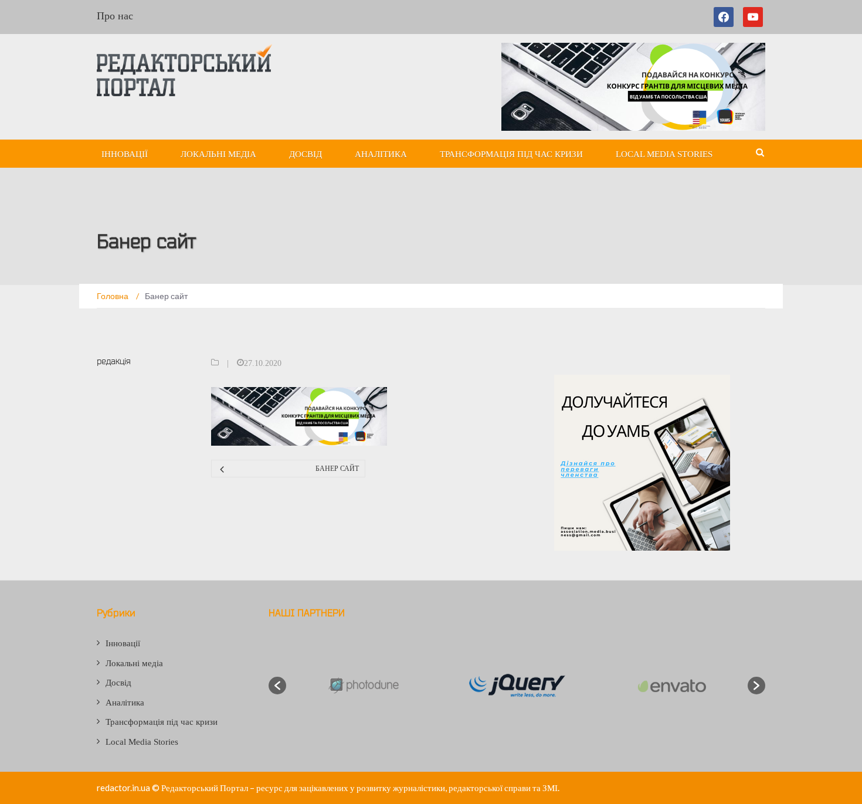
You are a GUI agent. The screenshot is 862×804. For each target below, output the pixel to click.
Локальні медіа (218, 154)
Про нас (115, 16)
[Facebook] (726, 17)
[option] (363, 685)
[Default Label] (753, 17)
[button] (277, 685)
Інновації (124, 154)
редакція (114, 361)
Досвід (305, 154)
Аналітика (381, 154)
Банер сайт (336, 468)
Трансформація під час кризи (511, 154)
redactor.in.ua (123, 787)
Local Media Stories (664, 154)
